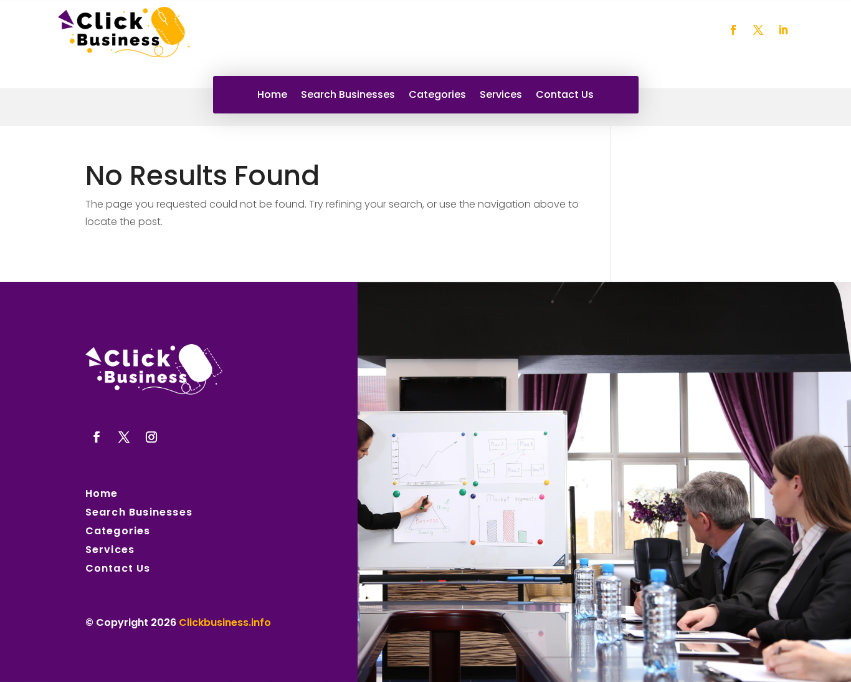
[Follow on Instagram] (151, 437)
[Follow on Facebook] (733, 30)
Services (501, 96)
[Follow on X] (758, 30)
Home (272, 96)
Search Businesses (348, 96)
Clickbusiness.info (225, 622)
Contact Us (565, 96)
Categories (437, 96)
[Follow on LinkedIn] (783, 30)
